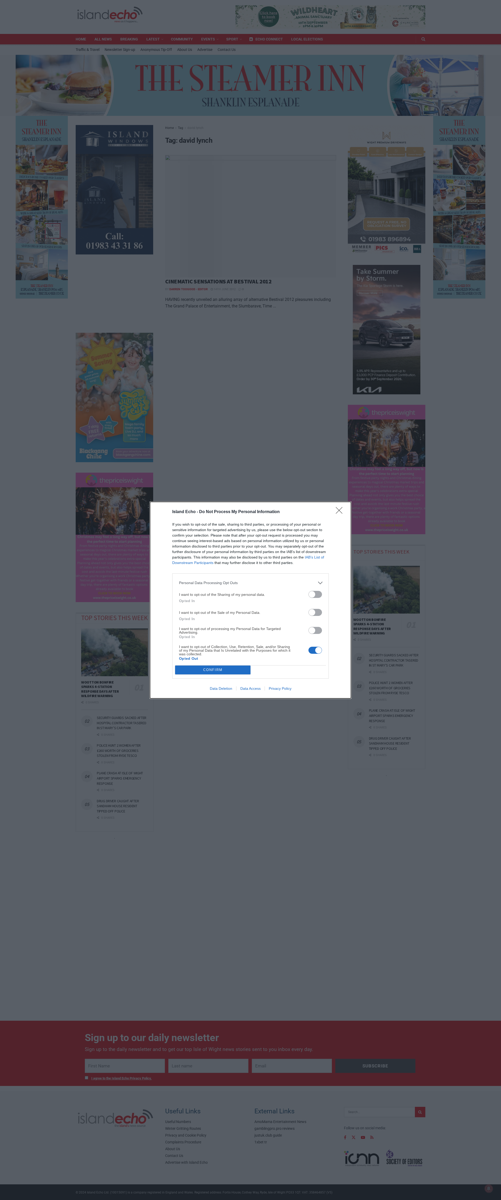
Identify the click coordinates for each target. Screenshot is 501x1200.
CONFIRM (213, 670)
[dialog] (250, 600)
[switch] (315, 594)
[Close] (341, 512)
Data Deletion (221, 688)
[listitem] (250, 583)
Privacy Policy (280, 688)
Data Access (250, 688)
